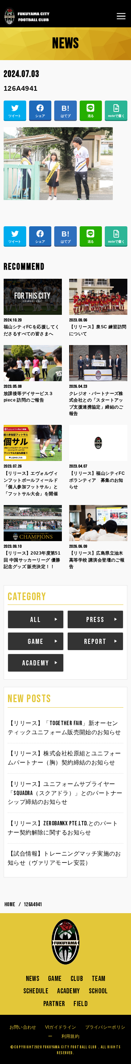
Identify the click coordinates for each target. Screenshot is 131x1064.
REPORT (95, 641)
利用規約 (70, 1036)
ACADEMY (35, 663)
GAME (36, 641)
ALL (35, 619)
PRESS (95, 619)
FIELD (81, 1004)
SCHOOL (98, 991)
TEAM (98, 978)
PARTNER (54, 1004)
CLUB (77, 978)
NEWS (32, 978)
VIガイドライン (60, 1027)
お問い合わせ (22, 1027)
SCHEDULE (35, 991)
